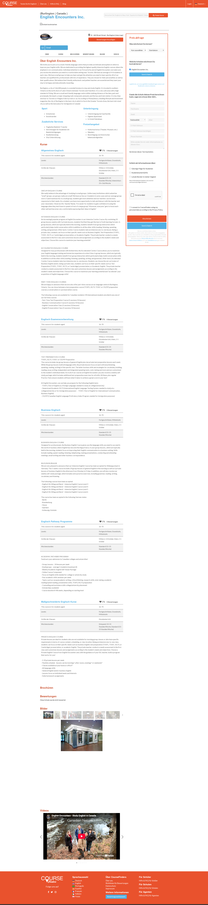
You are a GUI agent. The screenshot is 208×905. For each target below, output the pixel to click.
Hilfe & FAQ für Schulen (148, 888)
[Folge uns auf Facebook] (48, 892)
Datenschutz (111, 886)
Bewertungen (88, 54)
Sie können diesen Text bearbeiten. (141, 152)
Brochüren (74, 54)
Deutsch (200, 4)
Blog (64, 4)
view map (119, 35)
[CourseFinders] (10, 3)
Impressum (110, 888)
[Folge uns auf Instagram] (55, 892)
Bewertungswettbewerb (116, 897)
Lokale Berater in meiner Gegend (144, 177)
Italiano (78, 894)
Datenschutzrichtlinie (135, 240)
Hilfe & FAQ (54, 4)
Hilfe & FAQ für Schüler (148, 880)
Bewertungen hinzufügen (106, 39)
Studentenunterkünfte (140, 173)
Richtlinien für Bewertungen (117, 883)
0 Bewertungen (112, 151)
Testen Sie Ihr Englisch (28, 4)
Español (78, 888)
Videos (116, 54)
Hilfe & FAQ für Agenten (149, 895)
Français (78, 891)
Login (189, 4)
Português (79, 886)
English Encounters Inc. (140, 69)
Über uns (43, 4)
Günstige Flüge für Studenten (142, 169)
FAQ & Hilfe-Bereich (148, 238)
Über (47, 54)
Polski (77, 896)
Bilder (102, 54)
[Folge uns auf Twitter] (52, 892)
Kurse (60, 54)
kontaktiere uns (152, 240)
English (78, 883)
